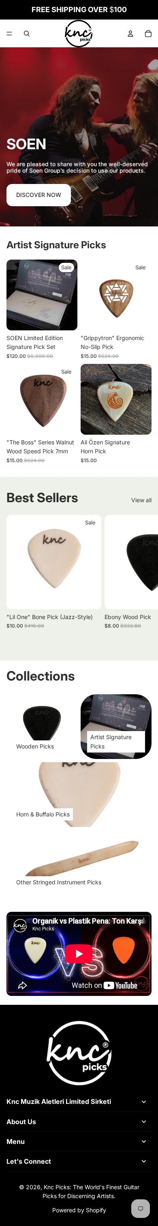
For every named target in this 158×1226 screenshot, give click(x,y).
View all (141, 500)
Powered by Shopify (79, 1210)
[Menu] (9, 33)
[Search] (27, 33)
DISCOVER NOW (38, 194)
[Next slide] (143, 581)
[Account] (130, 33)
